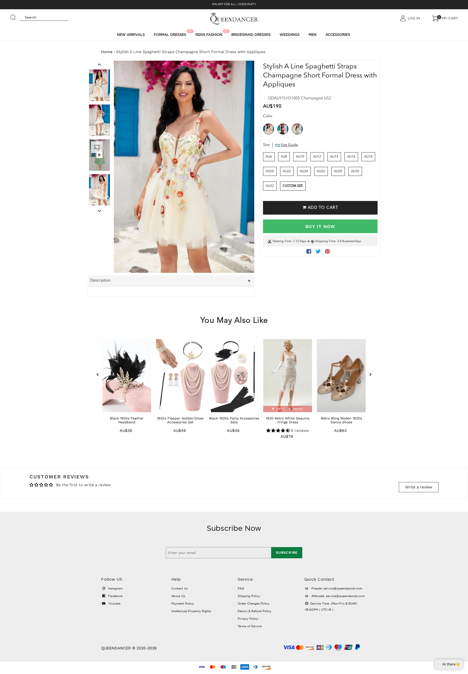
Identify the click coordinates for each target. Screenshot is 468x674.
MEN (312, 35)
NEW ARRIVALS (131, 35)
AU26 (321, 171)
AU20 (270, 171)
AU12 (317, 156)
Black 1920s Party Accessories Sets (234, 420)
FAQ (241, 588)
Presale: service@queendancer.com (336, 588)
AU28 (338, 171)
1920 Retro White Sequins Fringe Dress (287, 420)
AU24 (304, 171)
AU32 (270, 186)
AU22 (287, 171)
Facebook (115, 596)
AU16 (351, 156)
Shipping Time (325, 241)
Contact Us (179, 588)
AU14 (334, 156)
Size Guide (289, 145)
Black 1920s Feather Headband (127, 420)
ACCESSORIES (337, 35)
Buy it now (320, 226)
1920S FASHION (209, 33)
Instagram (115, 588)
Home (106, 51)
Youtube (113, 603)
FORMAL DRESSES (171, 33)
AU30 (355, 171)
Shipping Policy (249, 596)
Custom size (293, 186)
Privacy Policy (248, 618)
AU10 (300, 156)
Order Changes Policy (253, 603)
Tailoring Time (281, 241)
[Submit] (13, 15)
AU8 (284, 156)
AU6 (269, 156)
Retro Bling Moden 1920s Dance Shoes (341, 420)
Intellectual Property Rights (191, 611)
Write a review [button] (418, 487)
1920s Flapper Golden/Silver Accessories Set (180, 420)
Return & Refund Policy (254, 611)
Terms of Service (250, 626)
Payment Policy (182, 603)
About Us (178, 596)
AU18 (368, 156)
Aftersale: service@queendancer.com (337, 596)
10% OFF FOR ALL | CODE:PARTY (234, 4)
